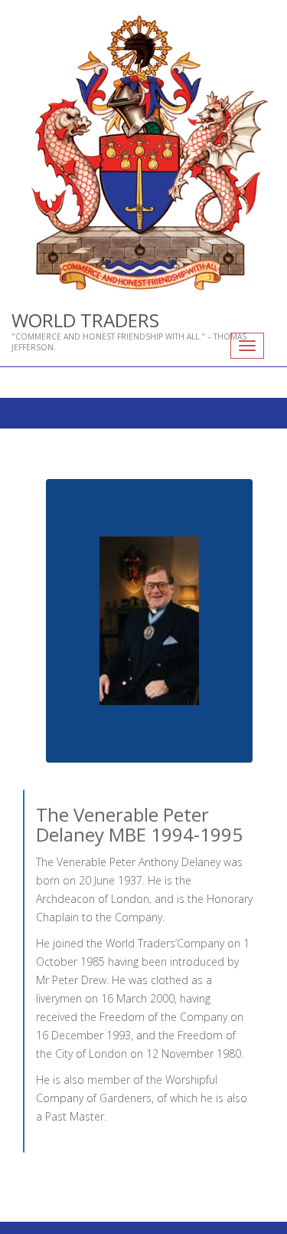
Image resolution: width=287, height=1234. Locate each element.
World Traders (85, 320)
